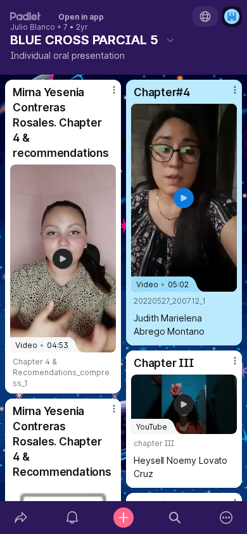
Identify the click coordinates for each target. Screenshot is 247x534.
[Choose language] (205, 16)
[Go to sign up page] (232, 16)
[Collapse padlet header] (170, 40)
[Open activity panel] (72, 517)
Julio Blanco (32, 27)
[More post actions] (106, 95)
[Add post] (123, 517)
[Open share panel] (21, 517)
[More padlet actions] (226, 517)
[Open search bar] (175, 517)
